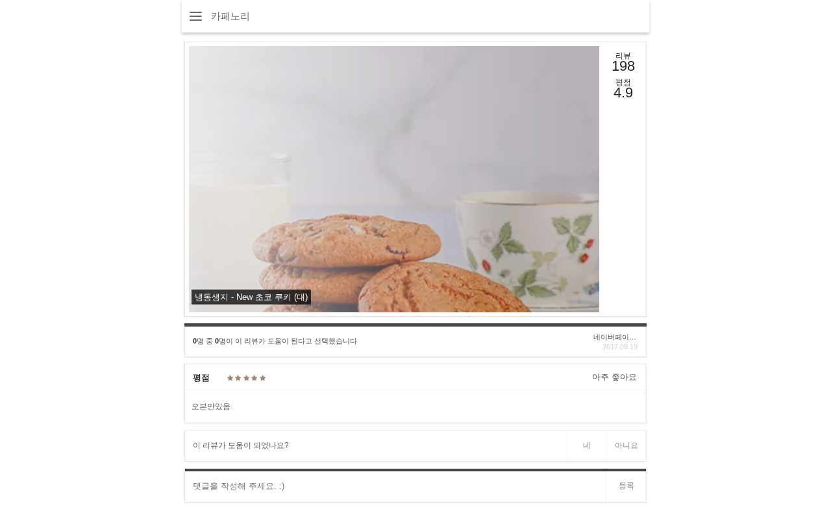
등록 (626, 485)
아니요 (626, 445)
